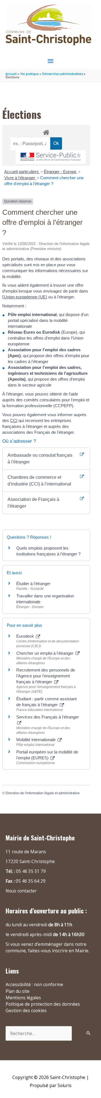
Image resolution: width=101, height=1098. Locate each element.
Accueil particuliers (22, 171)
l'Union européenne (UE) (24, 296)
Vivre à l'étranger (20, 177)
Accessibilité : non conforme (34, 984)
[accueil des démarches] (46, 131)
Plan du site (17, 991)
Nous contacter (21, 891)
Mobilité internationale (36, 739)
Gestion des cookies (26, 1010)
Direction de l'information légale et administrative (43, 793)
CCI (13, 420)
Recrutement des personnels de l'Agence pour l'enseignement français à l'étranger (45, 676)
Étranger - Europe (60, 171)
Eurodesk (25, 636)
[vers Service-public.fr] (51, 157)
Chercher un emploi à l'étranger (45, 653)
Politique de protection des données (43, 1004)
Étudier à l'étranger (33, 583)
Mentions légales (23, 998)
